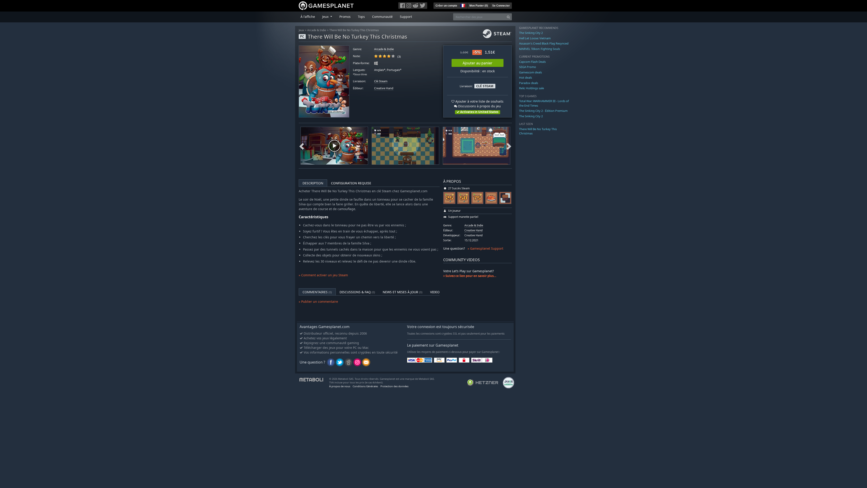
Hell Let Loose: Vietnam (535, 38)
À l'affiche (308, 16)
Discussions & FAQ (357, 292)
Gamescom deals (530, 72)
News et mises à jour (402, 292)
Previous (301, 145)
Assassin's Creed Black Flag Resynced (544, 43)
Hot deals (525, 77)
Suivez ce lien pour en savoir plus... (470, 276)
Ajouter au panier (477, 63)
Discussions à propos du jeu (479, 106)
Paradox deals (528, 83)
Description (313, 183)
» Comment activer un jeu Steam (323, 275)
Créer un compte (446, 5)
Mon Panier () (478, 5)
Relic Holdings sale (531, 88)
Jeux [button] (325, 16)
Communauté (382, 16)
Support (406, 16)
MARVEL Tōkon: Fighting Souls (539, 49)
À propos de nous (339, 386)
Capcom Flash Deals (532, 62)
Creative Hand (383, 88)
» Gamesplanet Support (485, 248)
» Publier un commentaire (318, 301)
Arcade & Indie (316, 30)
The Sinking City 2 (531, 33)
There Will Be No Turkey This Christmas (354, 30)
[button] (462, 5)
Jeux (301, 30)
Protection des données (394, 386)
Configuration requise (351, 183)
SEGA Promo (527, 67)
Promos (345, 16)
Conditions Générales (365, 386)
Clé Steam (380, 81)
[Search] (508, 16)
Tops (361, 16)
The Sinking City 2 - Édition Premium (543, 111)
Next (509, 145)
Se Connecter (501, 5)
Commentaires (317, 292)
